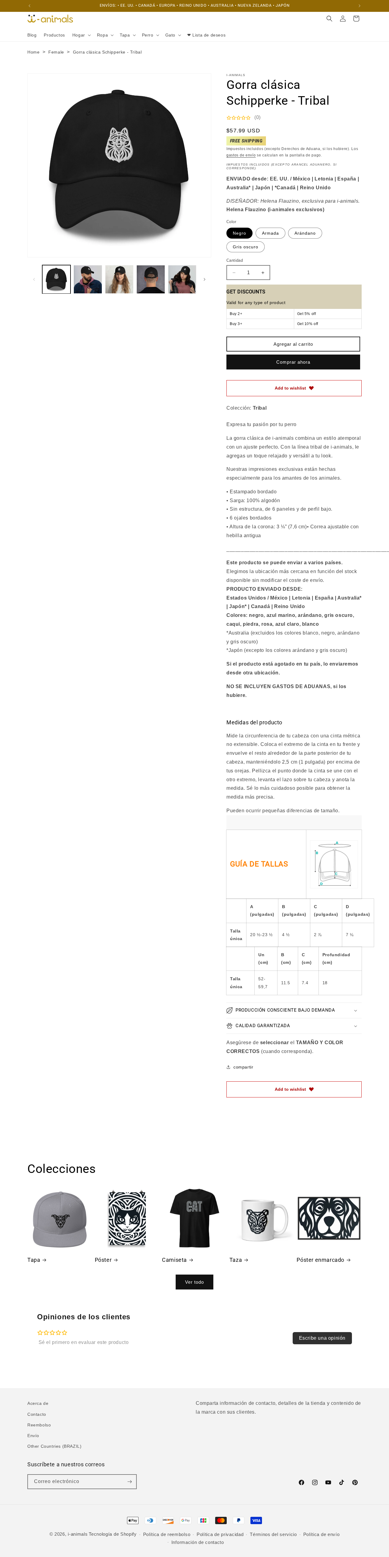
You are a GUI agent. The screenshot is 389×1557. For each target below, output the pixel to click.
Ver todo (194, 1282)
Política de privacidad (220, 1534)
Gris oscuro (245, 246)
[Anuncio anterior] (29, 6)
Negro (239, 233)
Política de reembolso (167, 1534)
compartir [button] (243, 1067)
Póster (103, 1260)
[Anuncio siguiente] (359, 6)
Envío (33, 1435)
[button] (81, 35)
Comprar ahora (293, 362)
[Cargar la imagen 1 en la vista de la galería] (56, 279)
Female (56, 52)
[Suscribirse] (129, 1481)
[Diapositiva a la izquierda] (34, 279)
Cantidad (234, 260)
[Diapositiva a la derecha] (204, 279)
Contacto (36, 1414)
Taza (235, 1260)
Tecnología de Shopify (113, 1534)
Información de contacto (197, 1542)
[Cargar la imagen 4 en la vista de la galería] (150, 279)
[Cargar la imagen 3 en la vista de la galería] (119, 279)
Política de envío (321, 1534)
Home (33, 52)
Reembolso (39, 1424)
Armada (270, 233)
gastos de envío (241, 155)
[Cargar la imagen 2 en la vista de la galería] (88, 279)
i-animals (78, 1534)
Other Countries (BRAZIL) (54, 1446)
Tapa (33, 1260)
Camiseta (174, 1260)
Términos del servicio (273, 1534)
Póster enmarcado (320, 1260)
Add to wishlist (290, 388)
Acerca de (37, 1403)
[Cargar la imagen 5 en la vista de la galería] (182, 279)
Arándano (305, 233)
